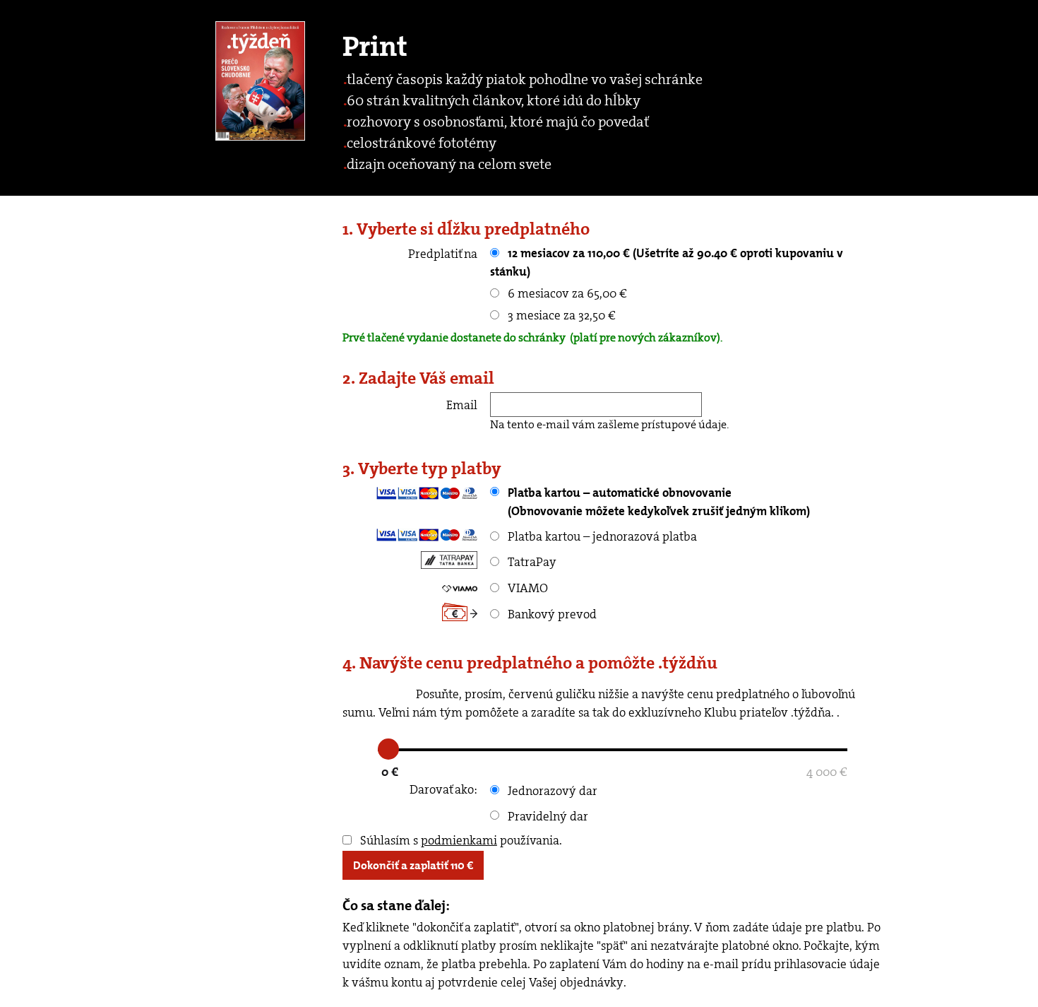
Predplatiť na (442, 253)
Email (461, 405)
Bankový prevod (551, 614)
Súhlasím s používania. (459, 840)
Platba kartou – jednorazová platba (601, 536)
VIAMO (526, 588)
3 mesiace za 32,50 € (560, 315)
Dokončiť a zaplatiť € (413, 865)
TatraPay (530, 562)
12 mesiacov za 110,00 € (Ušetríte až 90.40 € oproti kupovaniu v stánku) (666, 262)
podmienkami (459, 840)
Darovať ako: (443, 789)
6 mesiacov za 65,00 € (566, 293)
